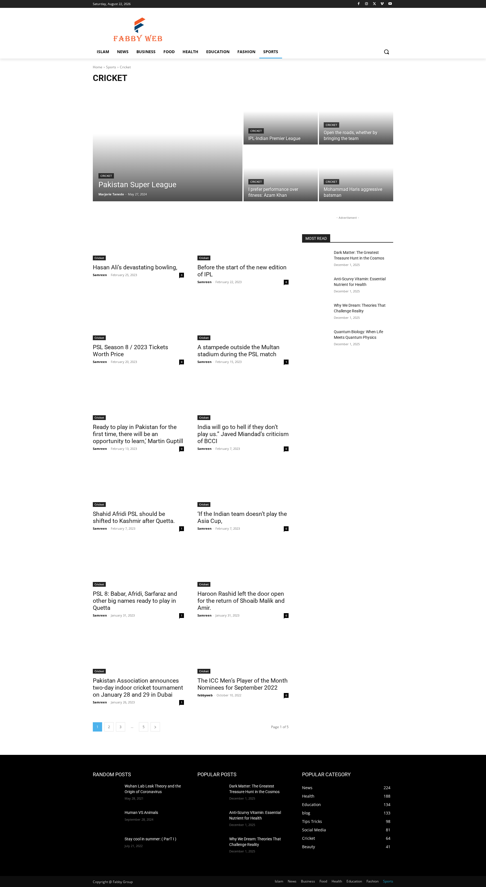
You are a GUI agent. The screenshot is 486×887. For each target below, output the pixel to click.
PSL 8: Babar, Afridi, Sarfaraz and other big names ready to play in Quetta (135, 600)
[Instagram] (366, 4)
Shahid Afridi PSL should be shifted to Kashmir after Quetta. (134, 517)
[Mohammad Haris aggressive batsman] (356, 173)
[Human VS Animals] (106, 819)
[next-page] (155, 727)
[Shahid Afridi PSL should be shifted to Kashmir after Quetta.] (138, 484)
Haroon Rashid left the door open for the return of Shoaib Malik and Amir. (241, 600)
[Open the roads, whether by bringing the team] (356, 117)
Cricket (106, 175)
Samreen (100, 275)
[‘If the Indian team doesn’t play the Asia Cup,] (243, 484)
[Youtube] (390, 4)
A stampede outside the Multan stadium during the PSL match (238, 351)
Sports (111, 67)
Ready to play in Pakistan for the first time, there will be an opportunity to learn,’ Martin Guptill (138, 434)
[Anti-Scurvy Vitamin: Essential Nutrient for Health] (315, 285)
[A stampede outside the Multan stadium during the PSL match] (243, 317)
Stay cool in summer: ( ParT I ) (150, 839)
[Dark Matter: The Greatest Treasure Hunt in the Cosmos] (315, 259)
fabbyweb (205, 695)
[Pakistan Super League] (167, 145)
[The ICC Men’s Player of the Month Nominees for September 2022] (243, 651)
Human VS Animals (141, 812)
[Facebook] (359, 4)
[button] (386, 51)
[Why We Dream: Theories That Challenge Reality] (315, 312)
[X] (374, 4)
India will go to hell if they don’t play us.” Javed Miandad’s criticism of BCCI (243, 434)
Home (97, 67)
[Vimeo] (382, 4)
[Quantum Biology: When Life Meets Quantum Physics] (315, 338)
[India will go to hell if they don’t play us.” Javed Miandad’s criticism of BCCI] (243, 397)
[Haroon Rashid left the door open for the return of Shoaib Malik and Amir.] (243, 564)
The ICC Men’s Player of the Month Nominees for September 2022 (242, 684)
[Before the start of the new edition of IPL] (243, 237)
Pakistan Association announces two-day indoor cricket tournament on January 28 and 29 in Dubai (138, 687)
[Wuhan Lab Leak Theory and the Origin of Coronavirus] (106, 793)
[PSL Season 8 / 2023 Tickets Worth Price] (138, 317)
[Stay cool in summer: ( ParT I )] (106, 846)
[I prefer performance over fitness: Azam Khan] (281, 173)
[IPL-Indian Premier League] (281, 117)
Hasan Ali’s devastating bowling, (135, 267)
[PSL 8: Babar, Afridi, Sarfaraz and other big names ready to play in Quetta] (138, 564)
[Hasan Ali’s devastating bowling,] (138, 237)
